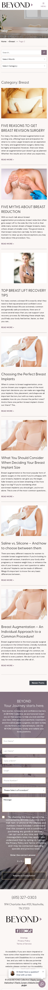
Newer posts (38, 683)
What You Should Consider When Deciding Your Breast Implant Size (23, 462)
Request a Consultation (24, 875)
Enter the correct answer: (24, 855)
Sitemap (24, 938)
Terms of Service (24, 943)
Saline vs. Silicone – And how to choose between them (23, 545)
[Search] (44, 52)
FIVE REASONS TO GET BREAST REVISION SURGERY (23, 128)
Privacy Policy (24, 940)
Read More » (7, 159)
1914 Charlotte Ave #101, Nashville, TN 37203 (24, 906)
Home (3, 41)
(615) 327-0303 (24, 897)
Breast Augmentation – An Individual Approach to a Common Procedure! (22, 631)
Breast (12, 41)
